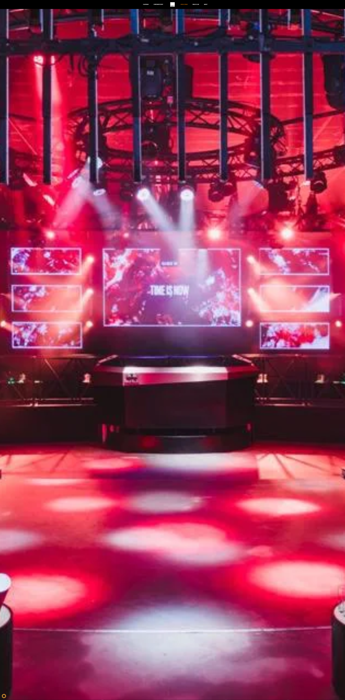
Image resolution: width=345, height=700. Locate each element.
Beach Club (196, 4)
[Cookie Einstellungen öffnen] (4, 698)
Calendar (146, 4)
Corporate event (158, 4)
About (205, 4)
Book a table (184, 4)
